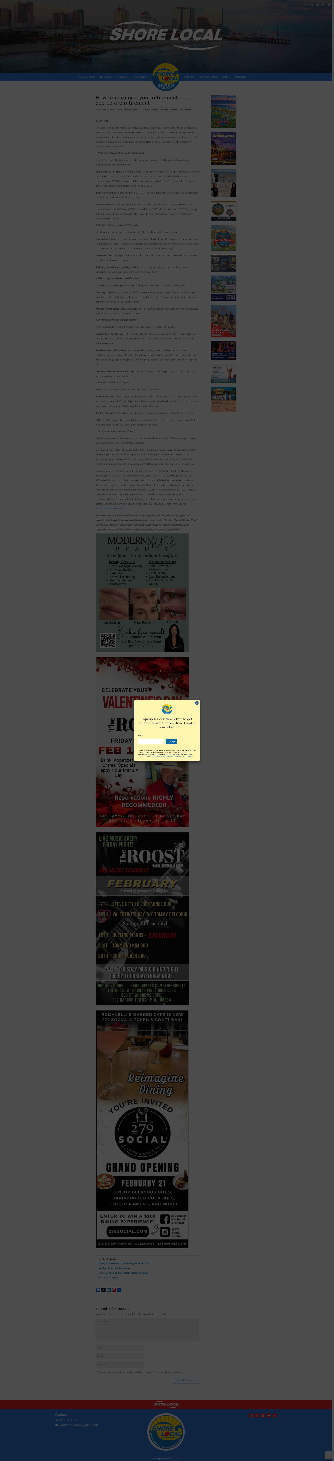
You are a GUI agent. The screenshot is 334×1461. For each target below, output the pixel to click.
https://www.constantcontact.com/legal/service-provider (172, 756)
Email (141, 735)
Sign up (171, 741)
